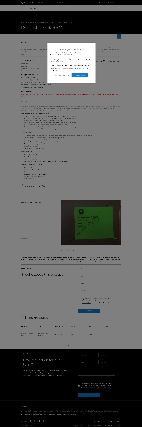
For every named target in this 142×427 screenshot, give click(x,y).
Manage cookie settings (62, 75)
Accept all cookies (80, 75)
